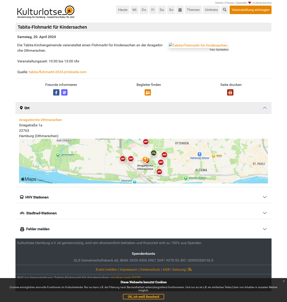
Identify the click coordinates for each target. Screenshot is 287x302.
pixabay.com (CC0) (126, 278)
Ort (26, 108)
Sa (162, 10)
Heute (122, 10)
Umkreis (211, 10)
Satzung (179, 269)
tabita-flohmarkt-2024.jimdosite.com (58, 72)
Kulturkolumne (262, 2)
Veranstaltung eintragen (251, 10)
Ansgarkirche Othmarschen (40, 120)
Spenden (241, 2)
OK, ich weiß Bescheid (143, 296)
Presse (229, 2)
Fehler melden (38, 229)
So (171, 10)
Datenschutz (150, 269)
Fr (152, 10)
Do (144, 10)
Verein (219, 2)
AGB (166, 269)
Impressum (128, 269)
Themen (193, 10)
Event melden (106, 269)
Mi (135, 10)
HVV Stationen (37, 197)
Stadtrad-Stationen (41, 213)
